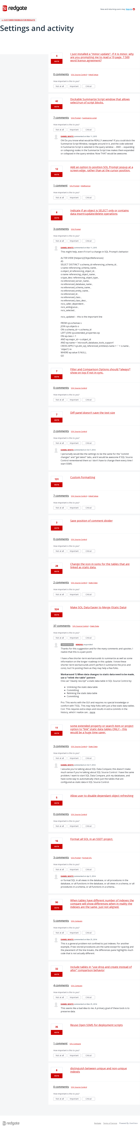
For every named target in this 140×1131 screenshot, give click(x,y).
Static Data (93, 583)
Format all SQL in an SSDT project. (91, 839)
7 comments (61, 117)
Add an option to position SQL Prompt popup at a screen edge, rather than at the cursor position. (101, 168)
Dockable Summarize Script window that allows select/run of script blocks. (100, 100)
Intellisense (86, 186)
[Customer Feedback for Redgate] (14, 8)
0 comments (61, 74)
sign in (129, 9)
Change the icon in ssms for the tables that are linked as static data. (100, 565)
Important (75, 86)
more (92, 712)
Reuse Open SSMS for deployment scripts (96, 1025)
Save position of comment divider (91, 520)
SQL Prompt (76, 118)
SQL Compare (76, 921)
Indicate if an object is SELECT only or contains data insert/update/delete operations (99, 212)
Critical (90, 86)
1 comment (60, 185)
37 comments (61, 626)
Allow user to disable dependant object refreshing (101, 795)
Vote (56, 61)
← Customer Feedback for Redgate (18, 20)
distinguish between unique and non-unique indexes (98, 1070)
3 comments (61, 229)
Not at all (61, 86)
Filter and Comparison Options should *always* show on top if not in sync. (100, 370)
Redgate (97, 1123)
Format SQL (87, 858)
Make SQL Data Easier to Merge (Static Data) (98, 607)
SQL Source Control (79, 74)
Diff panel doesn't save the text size (92, 412)
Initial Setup (93, 74)
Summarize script (89, 118)
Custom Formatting (82, 477)
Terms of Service (110, 1123)
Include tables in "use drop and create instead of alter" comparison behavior (101, 968)
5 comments (61, 921)
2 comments (61, 431)
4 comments (61, 985)
